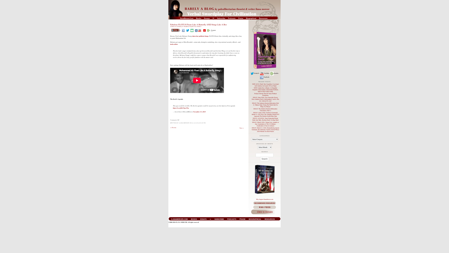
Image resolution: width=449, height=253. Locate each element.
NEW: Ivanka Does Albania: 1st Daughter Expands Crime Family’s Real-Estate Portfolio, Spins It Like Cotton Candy (265, 89)
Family (199, 26)
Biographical (251, 18)
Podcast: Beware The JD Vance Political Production (265, 94)
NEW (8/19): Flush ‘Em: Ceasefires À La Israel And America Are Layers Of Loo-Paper (265, 85)
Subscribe (221, 18)
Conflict (173, 26)
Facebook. (267, 77)
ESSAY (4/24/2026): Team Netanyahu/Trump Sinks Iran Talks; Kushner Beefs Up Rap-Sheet (265, 119)
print (214, 30)
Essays (207, 18)
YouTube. (266, 73)
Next (242, 128)
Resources (263, 18)
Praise (240, 18)
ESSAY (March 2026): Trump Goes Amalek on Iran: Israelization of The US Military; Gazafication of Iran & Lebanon (265, 124)
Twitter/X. (256, 73)
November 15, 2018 (199, 112)
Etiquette (192, 26)
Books (198, 18)
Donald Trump (182, 26)
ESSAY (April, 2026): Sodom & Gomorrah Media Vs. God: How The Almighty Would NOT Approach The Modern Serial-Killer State (265, 114)
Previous (173, 127)
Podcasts (231, 18)
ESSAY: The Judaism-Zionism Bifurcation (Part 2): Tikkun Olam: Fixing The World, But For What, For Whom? (265, 105)
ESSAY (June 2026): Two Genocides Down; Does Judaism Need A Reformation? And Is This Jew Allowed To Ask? (265, 99)
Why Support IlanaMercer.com (264, 199)
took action (173, 44)
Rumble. (276, 73)
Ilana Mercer (184, 123)
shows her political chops (200, 36)
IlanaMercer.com (186, 18)
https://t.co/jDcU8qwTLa (181, 108)
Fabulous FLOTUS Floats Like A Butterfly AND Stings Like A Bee (198, 24)
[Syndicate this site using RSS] (264, 207)
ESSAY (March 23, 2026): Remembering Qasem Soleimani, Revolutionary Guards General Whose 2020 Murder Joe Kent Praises (265, 129)
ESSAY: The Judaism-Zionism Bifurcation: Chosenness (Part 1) (265, 109)
